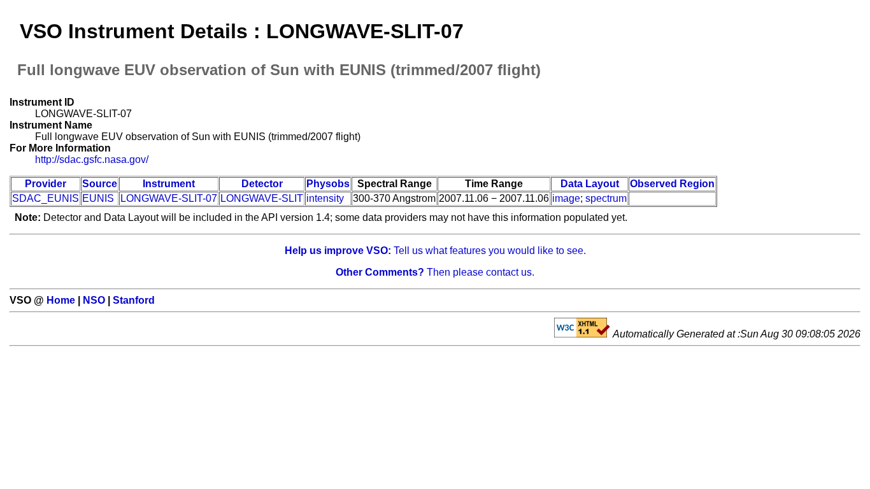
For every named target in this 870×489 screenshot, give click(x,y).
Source (99, 183)
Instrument (169, 183)
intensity (325, 198)
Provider (45, 183)
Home (60, 300)
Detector (262, 183)
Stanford (134, 300)
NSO (94, 300)
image (566, 198)
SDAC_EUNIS (45, 198)
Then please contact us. (435, 272)
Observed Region (672, 183)
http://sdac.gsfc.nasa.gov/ (91, 159)
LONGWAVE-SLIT (261, 198)
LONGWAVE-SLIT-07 (168, 198)
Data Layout (589, 183)
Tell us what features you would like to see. (435, 250)
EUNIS (98, 198)
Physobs (328, 183)
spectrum (606, 198)
